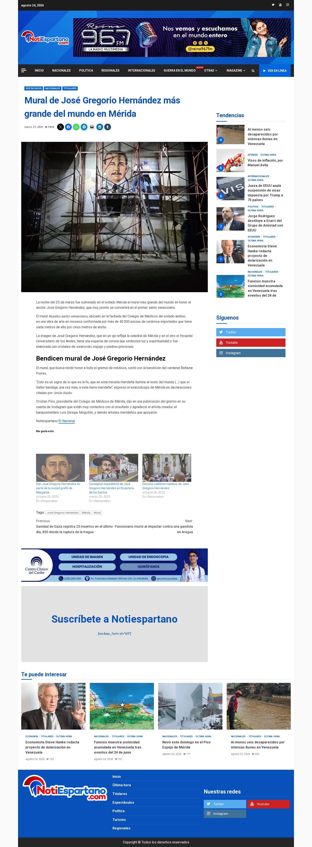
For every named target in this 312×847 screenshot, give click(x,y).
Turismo (119, 820)
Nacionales (61, 70)
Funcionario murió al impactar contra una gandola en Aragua (154, 526)
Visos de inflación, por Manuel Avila (230, 160)
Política (86, 70)
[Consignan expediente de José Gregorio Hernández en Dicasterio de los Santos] (113, 468)
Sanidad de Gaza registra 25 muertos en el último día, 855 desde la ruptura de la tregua (74, 526)
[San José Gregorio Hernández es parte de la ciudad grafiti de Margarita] (60, 468)
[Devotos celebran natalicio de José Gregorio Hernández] (166, 468)
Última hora (268, 155)
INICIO (39, 70)
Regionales (110, 70)
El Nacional (67, 421)
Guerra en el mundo (180, 70)
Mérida (86, 512)
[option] (251, 133)
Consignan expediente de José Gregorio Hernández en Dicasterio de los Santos (111, 488)
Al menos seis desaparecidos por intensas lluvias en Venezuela (230, 132)
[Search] (253, 71)
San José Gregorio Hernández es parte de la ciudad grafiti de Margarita (58, 488)
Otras (209, 70)
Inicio (116, 777)
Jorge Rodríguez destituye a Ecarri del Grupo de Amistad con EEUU (230, 219)
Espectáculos (123, 802)
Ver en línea (277, 70)
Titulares (70, 88)
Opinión (253, 155)
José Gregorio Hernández (63, 512)
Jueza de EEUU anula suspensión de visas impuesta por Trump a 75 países (230, 188)
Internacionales (141, 70)
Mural (97, 512)
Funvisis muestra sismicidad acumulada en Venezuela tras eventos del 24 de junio (230, 286)
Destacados (34, 88)
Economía (254, 237)
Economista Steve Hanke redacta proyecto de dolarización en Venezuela (230, 251)
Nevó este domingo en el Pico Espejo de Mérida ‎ (190, 706)
